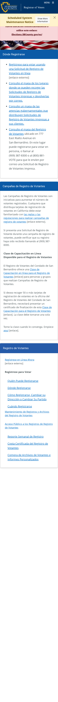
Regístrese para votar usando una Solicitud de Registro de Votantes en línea (27, 69)
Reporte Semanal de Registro (26, 436)
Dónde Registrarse (19, 388)
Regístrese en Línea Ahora (19, 359)
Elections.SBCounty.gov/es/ (27, 34)
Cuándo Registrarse (20, 406)
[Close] (54, 17)
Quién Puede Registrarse (23, 381)
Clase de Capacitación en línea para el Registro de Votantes (27, 273)
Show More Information (42, 20)
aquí (6, 330)
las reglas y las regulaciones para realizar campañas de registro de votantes (26, 218)
